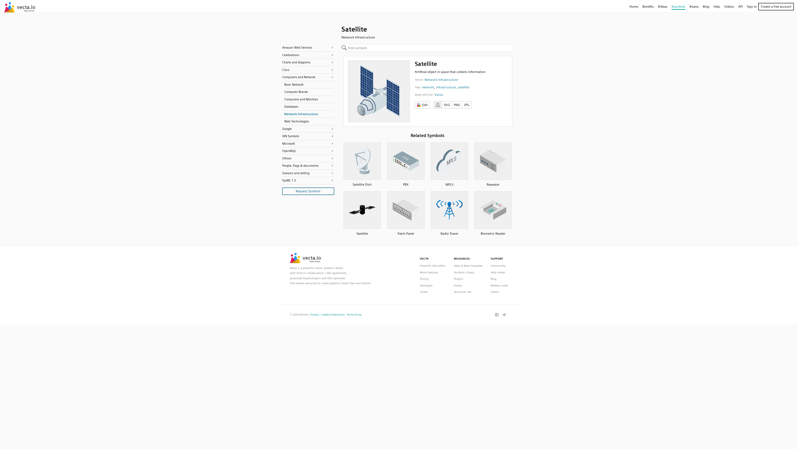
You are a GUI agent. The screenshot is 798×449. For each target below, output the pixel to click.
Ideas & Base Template (468, 265)
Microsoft (288, 144)
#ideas (662, 7)
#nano (694, 7)
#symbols (678, 7)
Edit (425, 105)
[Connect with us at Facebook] (497, 315)
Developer (426, 285)
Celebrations (290, 55)
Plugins (458, 278)
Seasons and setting (295, 173)
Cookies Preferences (333, 314)
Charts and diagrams (296, 62)
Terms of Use (354, 314)
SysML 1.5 (289, 180)
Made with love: (424, 94)
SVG (447, 105)
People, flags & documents (300, 166)
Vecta (439, 95)
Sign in (752, 7)
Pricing (424, 278)
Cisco (285, 70)
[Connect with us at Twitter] (504, 315)
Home (633, 7)
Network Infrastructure (441, 80)
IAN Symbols (290, 136)
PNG (457, 105)
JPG (466, 105)
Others (286, 158)
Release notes (499, 285)
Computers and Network (298, 77)
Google (287, 129)
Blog (706, 7)
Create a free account (776, 7)
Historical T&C (463, 292)
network (428, 87)
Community (498, 265)
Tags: (418, 87)
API (740, 7)
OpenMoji (289, 151)
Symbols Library (464, 272)
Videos (729, 7)
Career (424, 292)
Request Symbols (308, 191)
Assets (458, 285)
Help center (498, 272)
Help (716, 7)
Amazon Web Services (297, 47)
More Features (429, 272)
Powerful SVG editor (433, 265)
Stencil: (419, 79)
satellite (463, 87)
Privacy (314, 314)
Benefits (648, 7)
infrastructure (446, 87)
